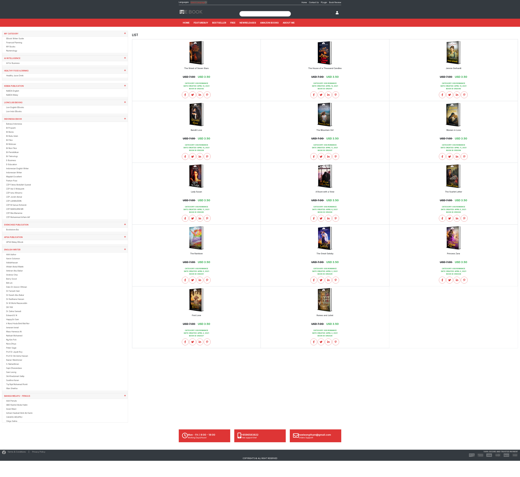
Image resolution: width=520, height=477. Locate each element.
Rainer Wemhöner (14, 360)
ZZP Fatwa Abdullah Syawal (18, 185)
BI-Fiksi (9, 140)
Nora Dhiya (11, 344)
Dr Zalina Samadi (13, 311)
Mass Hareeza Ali (14, 331)
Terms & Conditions (16, 451)
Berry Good (11, 279)
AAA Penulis (11, 401)
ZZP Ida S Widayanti (15, 189)
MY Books (10, 46)
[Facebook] (4, 453)
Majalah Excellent (14, 176)
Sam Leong (11, 372)
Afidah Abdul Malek (15, 266)
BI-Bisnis (10, 132)
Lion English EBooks (15, 107)
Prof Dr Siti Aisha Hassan (17, 356)
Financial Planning (14, 42)
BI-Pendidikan (12, 152)
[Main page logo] (191, 11)
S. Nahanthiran (12, 364)
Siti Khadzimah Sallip (15, 376)
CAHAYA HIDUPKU (14, 417)
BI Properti (11, 128)
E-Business (11, 160)
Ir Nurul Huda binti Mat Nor (18, 323)
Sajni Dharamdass (14, 368)
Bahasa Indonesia (14, 124)
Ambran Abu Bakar (14, 271)
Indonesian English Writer (17, 168)
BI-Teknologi (12, 156)
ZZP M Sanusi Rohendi (16, 205)
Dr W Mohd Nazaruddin (16, 303)
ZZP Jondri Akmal (14, 197)
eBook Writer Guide (15, 38)
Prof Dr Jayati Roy (14, 352)
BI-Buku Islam (12, 136)
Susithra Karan (12, 380)
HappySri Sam (12, 319)
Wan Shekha (11, 388)
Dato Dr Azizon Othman (16, 287)
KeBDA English (12, 91)
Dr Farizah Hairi (13, 291)
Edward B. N (11, 315)
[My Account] (336, 13)
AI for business (13, 63)
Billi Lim (9, 283)
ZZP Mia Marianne (14, 213)
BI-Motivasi (11, 144)
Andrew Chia (12, 275)
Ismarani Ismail (12, 327)
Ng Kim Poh (11, 340)
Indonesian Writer (14, 172)
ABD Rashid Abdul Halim (16, 405)
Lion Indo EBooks (14, 111)
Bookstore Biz (12, 229)
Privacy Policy (38, 451)
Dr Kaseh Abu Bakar (15, 295)
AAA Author (11, 254)
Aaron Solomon (13, 258)
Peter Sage (11, 348)
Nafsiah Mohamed (14, 335)
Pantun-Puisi (11, 180)
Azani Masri (11, 409)
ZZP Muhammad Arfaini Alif (18, 217)
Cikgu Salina (11, 421)
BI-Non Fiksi (11, 148)
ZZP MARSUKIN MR (14, 209)
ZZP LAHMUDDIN (13, 201)
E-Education (11, 164)
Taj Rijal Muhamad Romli (16, 384)
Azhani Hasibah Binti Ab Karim (19, 413)
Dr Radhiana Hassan (15, 299)
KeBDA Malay (12, 95)
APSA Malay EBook (14, 242)
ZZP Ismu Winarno (14, 193)
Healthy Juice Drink (15, 75)
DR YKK (9, 307)
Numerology (11, 50)
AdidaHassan (12, 262)
